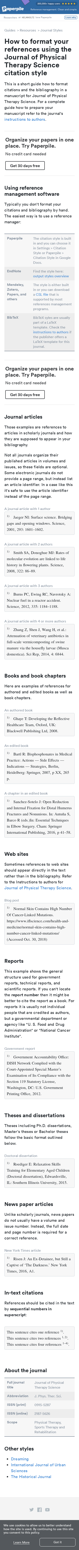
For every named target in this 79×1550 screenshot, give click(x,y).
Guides (9, 30)
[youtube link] (47, 1510)
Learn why (70, 17)
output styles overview (51, 276)
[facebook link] (39, 1510)
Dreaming (20, 1458)
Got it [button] (58, 1542)
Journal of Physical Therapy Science (37, 887)
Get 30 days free (25, 165)
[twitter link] (32, 1510)
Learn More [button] (21, 1542)
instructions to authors (24, 119)
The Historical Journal (31, 1476)
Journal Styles (51, 30)
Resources (28, 30)
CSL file (42, 294)
